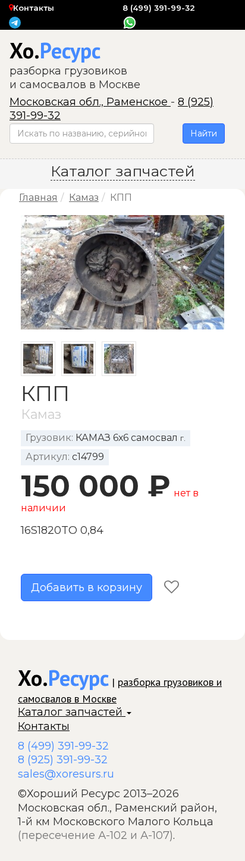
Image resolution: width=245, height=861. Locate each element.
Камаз (84, 197)
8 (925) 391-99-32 (63, 759)
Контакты (33, 8)
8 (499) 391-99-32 (158, 8)
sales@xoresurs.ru (66, 774)
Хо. (55, 50)
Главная (38, 197)
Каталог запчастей (71, 712)
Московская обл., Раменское (90, 101)
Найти (203, 133)
